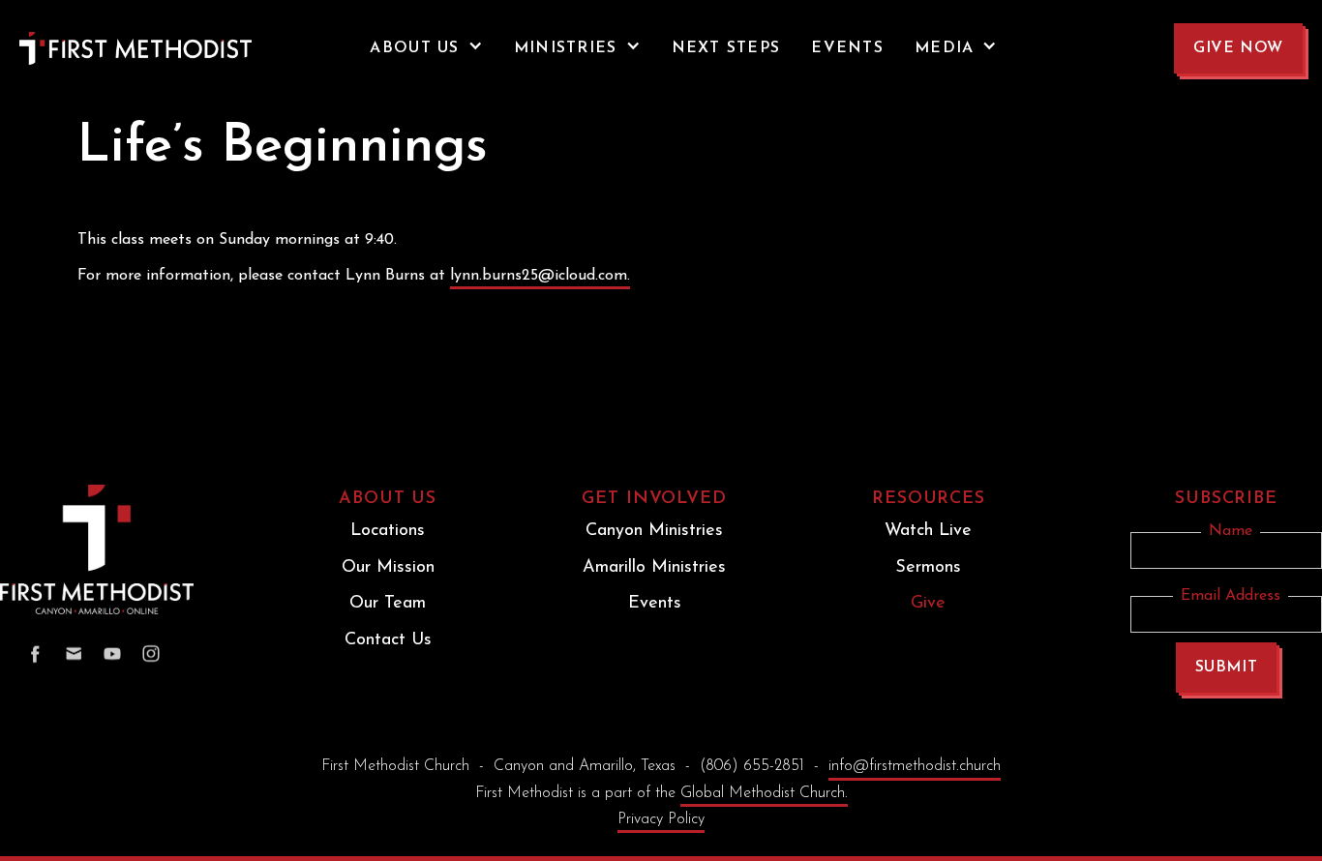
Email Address (1230, 596)
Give (928, 603)
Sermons (928, 568)
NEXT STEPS (726, 48)
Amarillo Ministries (654, 568)
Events (654, 603)
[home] (97, 48)
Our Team (387, 603)
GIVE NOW (1238, 48)
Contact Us (388, 640)
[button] (426, 48)
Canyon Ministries (654, 531)
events (847, 48)
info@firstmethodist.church (914, 766)
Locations (387, 531)
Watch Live (928, 531)
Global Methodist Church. (764, 793)
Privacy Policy (661, 819)
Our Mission (388, 568)
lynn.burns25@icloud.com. (540, 275)
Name (1230, 531)
